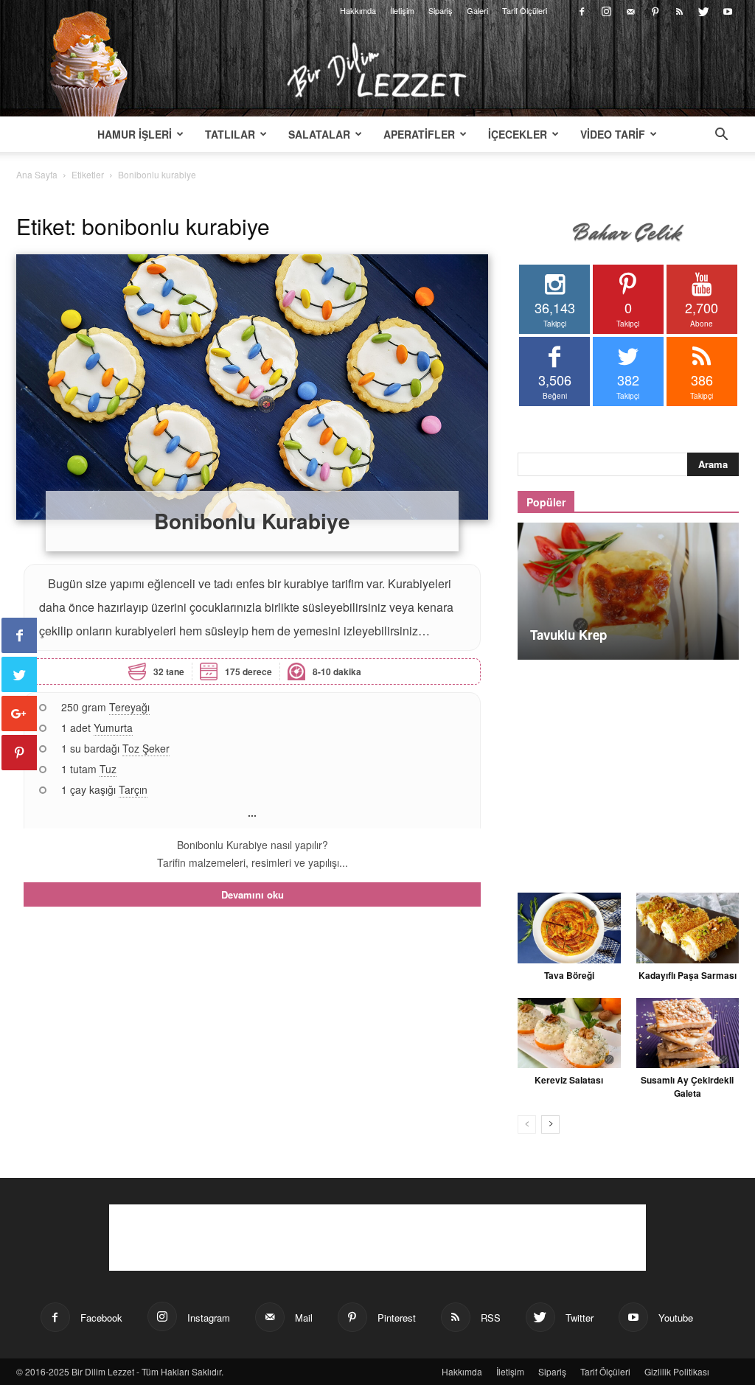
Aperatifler (419, 134)
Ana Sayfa (37, 174)
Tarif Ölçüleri (524, 10)
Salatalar (319, 134)
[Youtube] (728, 10)
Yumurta (113, 727)
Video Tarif (612, 134)
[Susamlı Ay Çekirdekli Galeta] (688, 1033)
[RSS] (679, 10)
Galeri (477, 10)
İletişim (402, 10)
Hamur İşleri (134, 134)
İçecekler (517, 134)
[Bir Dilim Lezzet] (377, 70)
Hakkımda (358, 10)
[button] (721, 135)
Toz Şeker (146, 748)
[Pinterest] (655, 10)
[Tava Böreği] (569, 928)
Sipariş (440, 10)
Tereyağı (129, 707)
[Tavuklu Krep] (628, 591)
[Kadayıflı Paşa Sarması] (688, 928)
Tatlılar (230, 134)
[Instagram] (606, 10)
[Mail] (630, 10)
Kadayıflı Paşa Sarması (688, 975)
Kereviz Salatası (569, 1079)
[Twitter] (703, 10)
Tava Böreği (569, 975)
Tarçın (133, 789)
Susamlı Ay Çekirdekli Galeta (687, 1086)
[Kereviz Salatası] (569, 1033)
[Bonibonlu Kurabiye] (252, 387)
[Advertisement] (628, 768)
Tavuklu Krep (568, 634)
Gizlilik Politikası (676, 1371)
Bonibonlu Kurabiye (252, 521)
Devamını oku (252, 894)
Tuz (108, 768)
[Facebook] (582, 10)
